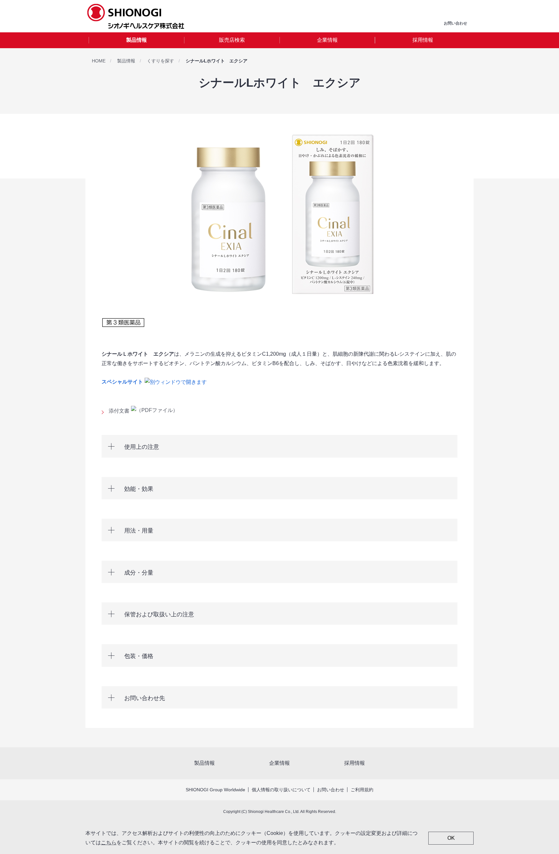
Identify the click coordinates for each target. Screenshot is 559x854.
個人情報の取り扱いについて (281, 789)
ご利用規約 (362, 789)
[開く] (279, 446)
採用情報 (422, 40)
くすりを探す (160, 60)
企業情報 (327, 40)
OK (451, 838)
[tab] (136, 40)
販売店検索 (232, 40)
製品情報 (136, 40)
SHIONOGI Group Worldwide (215, 789)
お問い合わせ (330, 789)
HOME (98, 60)
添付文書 (119, 411)
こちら (108, 842)
